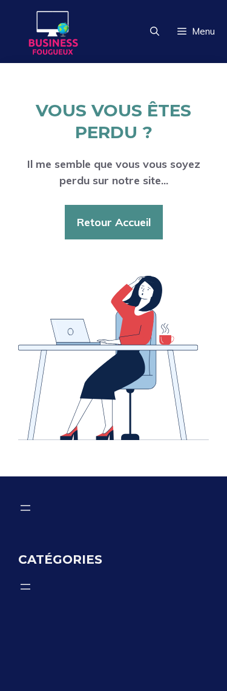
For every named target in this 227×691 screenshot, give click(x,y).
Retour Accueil (114, 222)
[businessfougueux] (52, 31)
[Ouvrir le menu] (25, 508)
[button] (154, 31)
